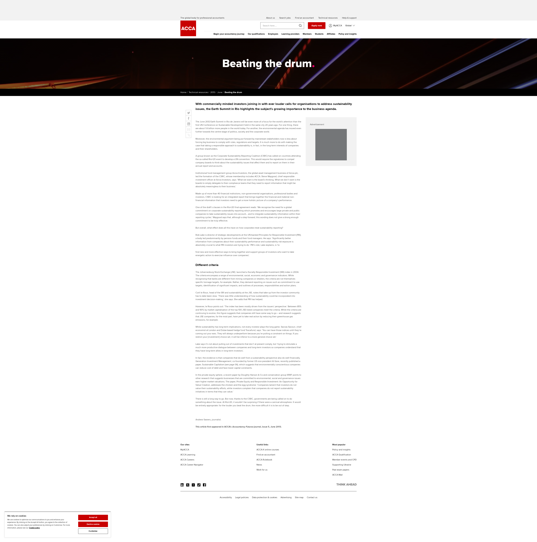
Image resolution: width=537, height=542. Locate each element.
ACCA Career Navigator (191, 464)
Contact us (312, 497)
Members (307, 34)
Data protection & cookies (264, 497)
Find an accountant (265, 454)
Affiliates (331, 34)
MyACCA (184, 449)
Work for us (261, 469)
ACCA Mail (337, 474)
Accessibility (226, 497)
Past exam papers (340, 469)
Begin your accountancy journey (229, 34)
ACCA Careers (187, 459)
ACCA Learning (187, 454)
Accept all (93, 517)
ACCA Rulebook (264, 459)
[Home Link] (346, 485)
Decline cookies (93, 524)
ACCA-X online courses (267, 449)
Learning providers (290, 34)
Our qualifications (256, 34)
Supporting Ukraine (341, 464)
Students (319, 34)
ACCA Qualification (341, 454)
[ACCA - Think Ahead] (188, 35)
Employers (273, 34)
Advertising (286, 497)
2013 (212, 92)
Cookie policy (34, 528)
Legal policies (242, 497)
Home (183, 92)
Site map (299, 497)
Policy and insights (348, 34)
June (219, 92)
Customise (93, 531)
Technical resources (198, 92)
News (259, 464)
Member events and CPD (344, 459)
